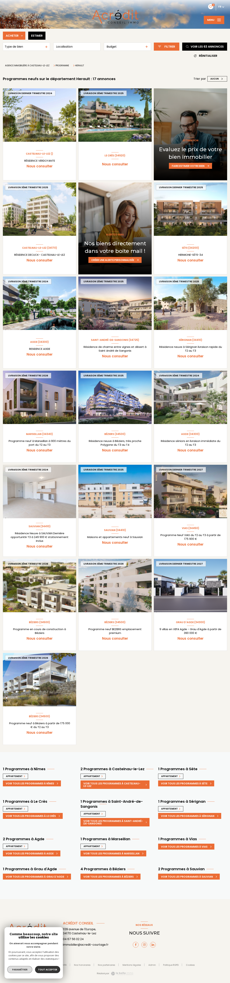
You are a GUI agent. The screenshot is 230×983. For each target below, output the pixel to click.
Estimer (37, 36)
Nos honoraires (82, 964)
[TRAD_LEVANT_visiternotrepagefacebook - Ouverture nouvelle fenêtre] (136, 945)
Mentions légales (132, 964)
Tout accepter (47, 969)
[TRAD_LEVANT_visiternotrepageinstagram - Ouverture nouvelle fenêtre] (144, 945)
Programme (62, 65)
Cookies (190, 965)
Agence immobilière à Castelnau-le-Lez (27, 65)
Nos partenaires (106, 964)
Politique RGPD (171, 964)
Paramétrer (19, 969)
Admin (152, 964)
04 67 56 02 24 (73, 939)
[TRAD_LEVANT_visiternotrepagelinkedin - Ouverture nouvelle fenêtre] (153, 945)
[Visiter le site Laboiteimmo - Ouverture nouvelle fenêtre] (121, 973)
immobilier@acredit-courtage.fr (86, 945)
